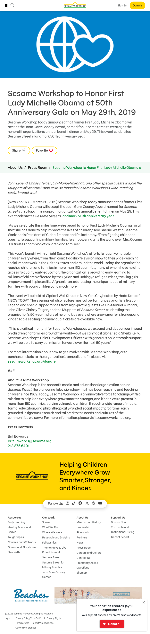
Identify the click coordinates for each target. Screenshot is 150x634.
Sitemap (82, 572)
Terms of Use (22, 622)
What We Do (50, 527)
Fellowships (49, 542)
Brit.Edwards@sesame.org (29, 441)
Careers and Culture (89, 552)
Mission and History (89, 522)
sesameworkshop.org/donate (32, 361)
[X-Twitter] (87, 503)
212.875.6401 (18, 446)
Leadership (83, 527)
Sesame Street (51, 557)
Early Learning (16, 522)
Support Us (118, 517)
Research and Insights (56, 537)
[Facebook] (80, 503)
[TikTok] (73, 503)
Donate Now (118, 522)
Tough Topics (16, 537)
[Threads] (93, 503)
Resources (14, 517)
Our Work (48, 517)
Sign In (122, 5)
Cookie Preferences (25, 627)
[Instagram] (67, 503)
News (80, 542)
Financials (83, 532)
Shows (46, 522)
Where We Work (52, 532)
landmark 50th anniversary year (88, 216)
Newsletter (14, 552)
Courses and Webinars (22, 542)
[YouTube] (100, 503)
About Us (15, 167)
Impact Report (120, 537)
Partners (82, 537)
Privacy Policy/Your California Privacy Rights (38, 618)
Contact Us (83, 558)
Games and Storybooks (22, 547)
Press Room (37, 167)
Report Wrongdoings (43, 622)
